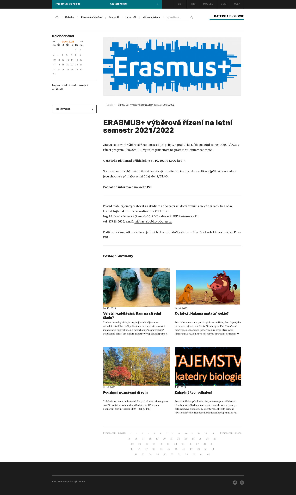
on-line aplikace (198, 171)
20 (164, 438)
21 (171, 438)
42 (146, 449)
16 (136, 438)
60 (194, 454)
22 (178, 438)
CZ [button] (179, 4)
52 (136, 454)
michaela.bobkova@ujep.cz (153, 221)
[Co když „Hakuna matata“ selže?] (208, 287)
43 (153, 449)
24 (193, 438)
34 (175, 444)
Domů (110, 105)
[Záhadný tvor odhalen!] (208, 366)
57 (172, 454)
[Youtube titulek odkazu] (242, 482)
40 (132, 449)
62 (208, 454)
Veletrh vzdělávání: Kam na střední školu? (132, 315)
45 (168, 449)
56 (165, 454)
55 (157, 454)
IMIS (193, 4)
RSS (54, 482)
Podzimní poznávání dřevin (125, 392)
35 (183, 444)
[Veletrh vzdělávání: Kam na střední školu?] (136, 287)
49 (198, 449)
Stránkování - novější (114, 432)
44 (161, 449)
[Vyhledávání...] (192, 17)
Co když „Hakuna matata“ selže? (202, 313)
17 (143, 438)
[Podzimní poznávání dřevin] (136, 366)
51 (213, 449)
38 (205, 444)
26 (207, 438)
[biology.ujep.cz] (57, 17)
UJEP (237, 4)
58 (179, 454)
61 (201, 454)
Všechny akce (63, 109)
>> (81, 41)
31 (154, 444)
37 (197, 444)
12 (199, 433)
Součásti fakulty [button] (118, 4)
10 (185, 433)
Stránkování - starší (230, 432)
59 (186, 454)
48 (191, 449)
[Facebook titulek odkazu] (235, 482)
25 (200, 438)
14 (213, 433)
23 (185, 438)
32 (161, 444)
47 (183, 449)
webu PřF (145, 187)
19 (157, 438)
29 (139, 444)
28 (132, 444)
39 (212, 444)
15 (129, 438)
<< (53, 41)
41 (139, 449)
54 (150, 454)
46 (176, 449)
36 (190, 444)
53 (143, 454)
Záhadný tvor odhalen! (193, 392)
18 (150, 438)
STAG (223, 4)
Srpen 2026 (67, 42)
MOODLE (208, 4)
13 (206, 433)
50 (206, 449)
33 (168, 444)
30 (147, 444)
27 (215, 438)
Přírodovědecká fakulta (68, 4)
